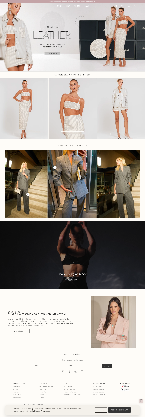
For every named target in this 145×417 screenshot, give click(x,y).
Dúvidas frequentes (99, 392)
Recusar (101, 410)
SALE (87, 6)
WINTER (77, 6)
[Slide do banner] (72, 37)
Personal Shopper (98, 389)
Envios (42, 397)
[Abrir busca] (116, 6)
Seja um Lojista (17, 395)
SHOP (67, 6)
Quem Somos (17, 387)
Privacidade (43, 395)
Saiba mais (18, 331)
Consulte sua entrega (70, 392)
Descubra (72, 280)
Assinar (107, 366)
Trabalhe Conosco (99, 395)
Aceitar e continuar (119, 410)
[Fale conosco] (141, 401)
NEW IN (59, 6)
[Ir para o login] (128, 6)
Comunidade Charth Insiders (72, 395)
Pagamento (43, 389)
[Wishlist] (122, 6)
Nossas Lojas (17, 397)
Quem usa (16, 392)
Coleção (16, 389)
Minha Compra (68, 387)
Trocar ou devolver (70, 389)
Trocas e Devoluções (46, 387)
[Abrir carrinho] (135, 6)
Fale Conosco (97, 387)
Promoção (43, 392)
